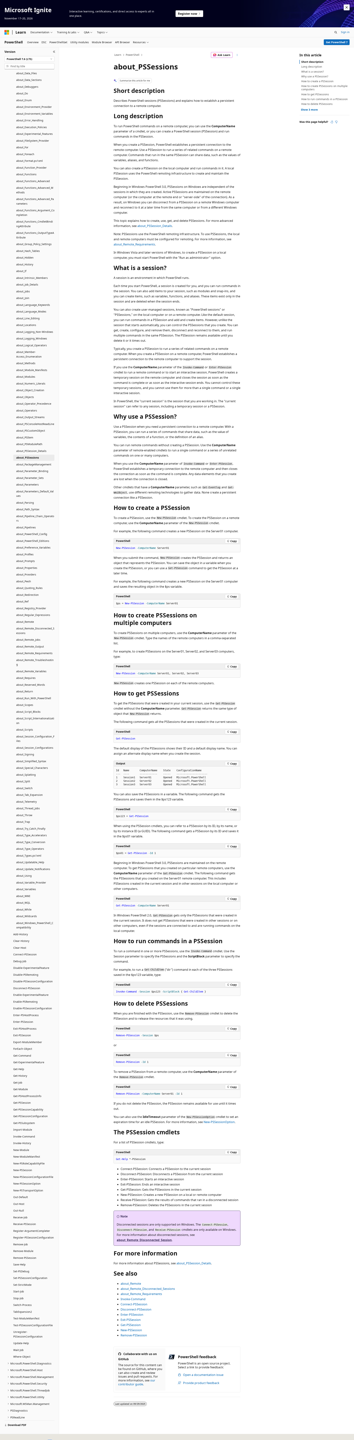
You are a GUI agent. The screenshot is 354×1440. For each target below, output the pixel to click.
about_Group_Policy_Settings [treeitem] (34, 244)
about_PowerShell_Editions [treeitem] (32, 541)
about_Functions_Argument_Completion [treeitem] (35, 213)
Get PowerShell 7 (337, 42)
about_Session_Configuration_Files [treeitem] (35, 739)
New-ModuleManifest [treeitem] (26, 1156)
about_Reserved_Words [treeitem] (30, 684)
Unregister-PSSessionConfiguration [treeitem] (28, 1334)
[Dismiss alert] (347, 7)
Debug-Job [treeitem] (19, 961)
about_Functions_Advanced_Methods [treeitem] (34, 190)
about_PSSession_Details (154, 226)
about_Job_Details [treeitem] (27, 284)
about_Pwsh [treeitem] (23, 581)
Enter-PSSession (132, 1315)
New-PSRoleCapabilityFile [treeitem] (29, 1163)
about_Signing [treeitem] (25, 754)
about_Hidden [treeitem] (25, 257)
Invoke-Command (133, 1299)
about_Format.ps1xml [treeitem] (29, 161)
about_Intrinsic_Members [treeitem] (32, 278)
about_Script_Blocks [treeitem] (28, 711)
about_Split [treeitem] (23, 781)
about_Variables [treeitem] (26, 889)
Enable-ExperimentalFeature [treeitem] (30, 995)
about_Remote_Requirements (134, 244)
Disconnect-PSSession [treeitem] (26, 988)
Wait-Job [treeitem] (18, 1350)
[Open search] (335, 32)
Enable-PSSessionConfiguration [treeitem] (32, 1008)
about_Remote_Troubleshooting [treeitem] (35, 662)
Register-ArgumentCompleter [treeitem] (31, 1231)
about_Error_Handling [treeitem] (29, 120)
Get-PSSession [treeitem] (22, 1102)
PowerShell (132, 55)
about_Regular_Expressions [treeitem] (33, 615)
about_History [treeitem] (24, 264)
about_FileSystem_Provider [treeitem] (32, 140)
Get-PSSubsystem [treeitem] (24, 1123)
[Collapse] (54, 52)
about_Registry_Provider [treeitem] (31, 608)
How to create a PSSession (317, 81)
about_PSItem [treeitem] (24, 437)
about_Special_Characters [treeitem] (32, 768)
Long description (311, 66)
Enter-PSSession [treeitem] (23, 1022)
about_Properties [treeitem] (26, 568)
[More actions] (237, 55)
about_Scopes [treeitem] (24, 705)
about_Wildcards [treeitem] (26, 916)
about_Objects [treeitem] (25, 397)
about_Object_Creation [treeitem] (30, 390)
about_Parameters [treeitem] (27, 484)
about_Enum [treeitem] (24, 100)
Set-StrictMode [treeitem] (22, 1285)
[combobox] (29, 59)
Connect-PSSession (134, 1304)
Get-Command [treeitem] (22, 1055)
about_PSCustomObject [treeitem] (30, 430)
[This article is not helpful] (336, 122)
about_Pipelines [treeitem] (26, 527)
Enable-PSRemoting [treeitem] (25, 1001)
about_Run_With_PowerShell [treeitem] (33, 698)
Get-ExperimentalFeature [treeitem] (28, 1062)
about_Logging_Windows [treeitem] (31, 338)
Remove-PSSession (134, 1335)
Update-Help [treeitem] (21, 1343)
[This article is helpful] (332, 122)
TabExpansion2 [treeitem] (22, 1311)
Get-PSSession (131, 1325)
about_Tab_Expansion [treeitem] (29, 795)
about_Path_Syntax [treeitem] (27, 509)
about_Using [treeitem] (24, 875)
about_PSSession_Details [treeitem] (31, 451)
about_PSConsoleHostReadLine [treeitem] (35, 424)
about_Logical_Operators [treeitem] (31, 345)
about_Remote (131, 1284)
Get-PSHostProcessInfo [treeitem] (27, 1096)
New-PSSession (131, 1330)
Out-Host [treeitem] (18, 1204)
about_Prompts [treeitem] (25, 561)
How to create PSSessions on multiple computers (324, 87)
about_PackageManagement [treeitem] (33, 464)
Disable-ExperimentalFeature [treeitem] (31, 968)
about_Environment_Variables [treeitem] (34, 113)
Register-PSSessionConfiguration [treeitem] (33, 1237)
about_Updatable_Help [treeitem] (30, 862)
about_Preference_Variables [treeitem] (33, 547)
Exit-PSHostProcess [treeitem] (25, 1028)
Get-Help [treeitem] (18, 1069)
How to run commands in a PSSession (324, 99)
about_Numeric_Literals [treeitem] (30, 383)
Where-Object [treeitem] (21, 1356)
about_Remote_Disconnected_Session (144, 1240)
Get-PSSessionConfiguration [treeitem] (30, 1116)
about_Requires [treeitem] (26, 678)
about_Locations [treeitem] (26, 325)
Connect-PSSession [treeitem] (25, 954)
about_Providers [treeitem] (26, 574)
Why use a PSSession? (314, 76)
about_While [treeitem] (24, 909)
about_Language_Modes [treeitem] (31, 311)
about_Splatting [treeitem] (26, 774)
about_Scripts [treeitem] (24, 729)
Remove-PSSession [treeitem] (24, 1258)
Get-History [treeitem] (20, 1075)
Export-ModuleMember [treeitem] (27, 1042)
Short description (312, 62)
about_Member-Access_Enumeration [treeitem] (29, 354)
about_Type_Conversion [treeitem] (30, 842)
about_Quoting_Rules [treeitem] (29, 588)
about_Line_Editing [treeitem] (28, 318)
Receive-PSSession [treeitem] (24, 1224)
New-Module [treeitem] (21, 1150)
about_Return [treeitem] (24, 691)
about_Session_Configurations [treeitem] (34, 747)
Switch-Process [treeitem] (22, 1305)
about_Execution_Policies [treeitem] (31, 127)
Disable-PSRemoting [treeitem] (25, 974)
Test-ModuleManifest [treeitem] (26, 1318)
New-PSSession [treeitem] (22, 1170)
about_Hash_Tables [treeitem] (28, 251)
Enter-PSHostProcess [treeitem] (26, 1015)
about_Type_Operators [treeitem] (30, 848)
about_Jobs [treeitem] (23, 291)
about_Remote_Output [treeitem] (30, 646)
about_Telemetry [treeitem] (26, 801)
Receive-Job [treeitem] (20, 1217)
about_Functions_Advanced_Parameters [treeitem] (35, 201)
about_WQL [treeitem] (23, 902)
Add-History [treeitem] (20, 934)
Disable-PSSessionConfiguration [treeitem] (33, 981)
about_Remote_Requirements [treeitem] (34, 653)
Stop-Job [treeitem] (18, 1298)
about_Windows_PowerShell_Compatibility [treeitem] (34, 925)
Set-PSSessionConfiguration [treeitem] (30, 1278)
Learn (117, 55)
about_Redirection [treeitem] (27, 595)
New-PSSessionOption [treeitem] (27, 1183)
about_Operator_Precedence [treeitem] (33, 403)
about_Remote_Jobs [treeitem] (28, 639)
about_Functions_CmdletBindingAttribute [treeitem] (34, 224)
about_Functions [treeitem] (26, 174)
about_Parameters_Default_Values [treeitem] (35, 494)
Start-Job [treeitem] (18, 1291)
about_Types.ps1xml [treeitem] (28, 855)
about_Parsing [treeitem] (25, 502)
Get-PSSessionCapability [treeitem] (28, 1109)
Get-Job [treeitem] (17, 1082)
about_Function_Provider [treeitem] (31, 167)
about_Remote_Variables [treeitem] (31, 671)
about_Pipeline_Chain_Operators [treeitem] (35, 518)
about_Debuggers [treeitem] (27, 86)
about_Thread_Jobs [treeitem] (28, 808)
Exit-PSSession (131, 1320)
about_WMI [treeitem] (23, 896)
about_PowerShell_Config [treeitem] (31, 534)
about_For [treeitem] (22, 147)
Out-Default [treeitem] (20, 1197)
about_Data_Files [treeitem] (26, 73)
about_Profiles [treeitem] (25, 554)
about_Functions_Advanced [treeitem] (33, 181)
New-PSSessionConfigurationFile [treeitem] (33, 1177)
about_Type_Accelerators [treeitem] (31, 835)
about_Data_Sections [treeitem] (29, 80)
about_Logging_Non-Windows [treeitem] (34, 332)
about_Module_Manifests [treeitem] (31, 370)
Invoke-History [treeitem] (22, 1143)
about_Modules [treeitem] (25, 376)
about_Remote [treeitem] (25, 622)
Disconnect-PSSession (136, 1309)
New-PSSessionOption (219, 1122)
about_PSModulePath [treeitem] (29, 444)
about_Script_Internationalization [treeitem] (35, 721)
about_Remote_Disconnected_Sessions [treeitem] (35, 631)
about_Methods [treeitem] (25, 363)
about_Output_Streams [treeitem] (30, 417)
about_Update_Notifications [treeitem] (33, 869)
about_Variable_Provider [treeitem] (31, 882)
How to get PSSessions (315, 94)
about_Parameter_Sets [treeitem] (30, 478)
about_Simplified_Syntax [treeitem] (31, 761)
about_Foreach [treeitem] (25, 154)
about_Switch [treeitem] (24, 788)
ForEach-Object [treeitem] (22, 1048)
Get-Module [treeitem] (20, 1089)
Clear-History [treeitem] (21, 941)
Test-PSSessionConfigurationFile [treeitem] (33, 1325)
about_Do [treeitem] (22, 93)
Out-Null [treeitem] (18, 1210)
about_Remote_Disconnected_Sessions (148, 1289)
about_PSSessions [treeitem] (27, 457)
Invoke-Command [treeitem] (24, 1136)
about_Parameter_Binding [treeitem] (32, 471)
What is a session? (312, 71)
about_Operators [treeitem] (26, 410)
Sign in (345, 32)
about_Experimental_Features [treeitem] (34, 134)
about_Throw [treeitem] (24, 815)
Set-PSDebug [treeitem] (21, 1271)
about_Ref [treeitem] (22, 601)
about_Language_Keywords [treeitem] (33, 305)
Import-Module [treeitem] (22, 1129)
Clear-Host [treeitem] (19, 947)
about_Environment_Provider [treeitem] (34, 107)
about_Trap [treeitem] (23, 822)
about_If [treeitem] (21, 271)
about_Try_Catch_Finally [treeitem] (30, 828)
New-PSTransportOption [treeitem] (28, 1190)
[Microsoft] (6, 32)
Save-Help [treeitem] (19, 1264)
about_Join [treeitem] (22, 298)
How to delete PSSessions (317, 104)
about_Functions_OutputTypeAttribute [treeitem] (35, 235)
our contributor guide (136, 1382)
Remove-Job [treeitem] (20, 1244)
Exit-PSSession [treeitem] (22, 1035)
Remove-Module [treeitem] (23, 1251)
